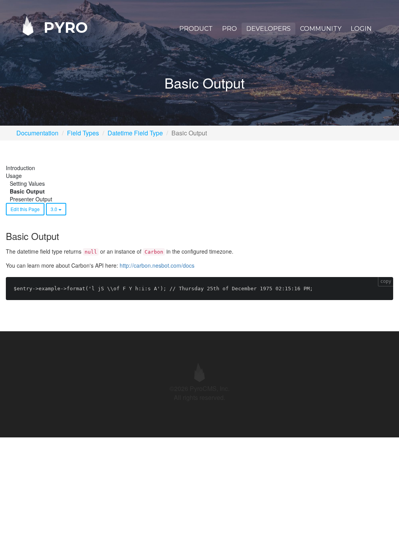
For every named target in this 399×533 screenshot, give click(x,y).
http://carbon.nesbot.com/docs (157, 265)
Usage (14, 175)
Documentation (37, 132)
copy (385, 281)
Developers (268, 28)
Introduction (20, 168)
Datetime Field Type (135, 132)
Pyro (63, 27)
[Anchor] (63, 236)
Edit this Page (25, 209)
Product (196, 28)
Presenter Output (31, 199)
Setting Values (27, 183)
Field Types (83, 132)
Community (320, 28)
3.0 (54, 209)
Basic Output (27, 191)
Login (361, 28)
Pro (229, 28)
